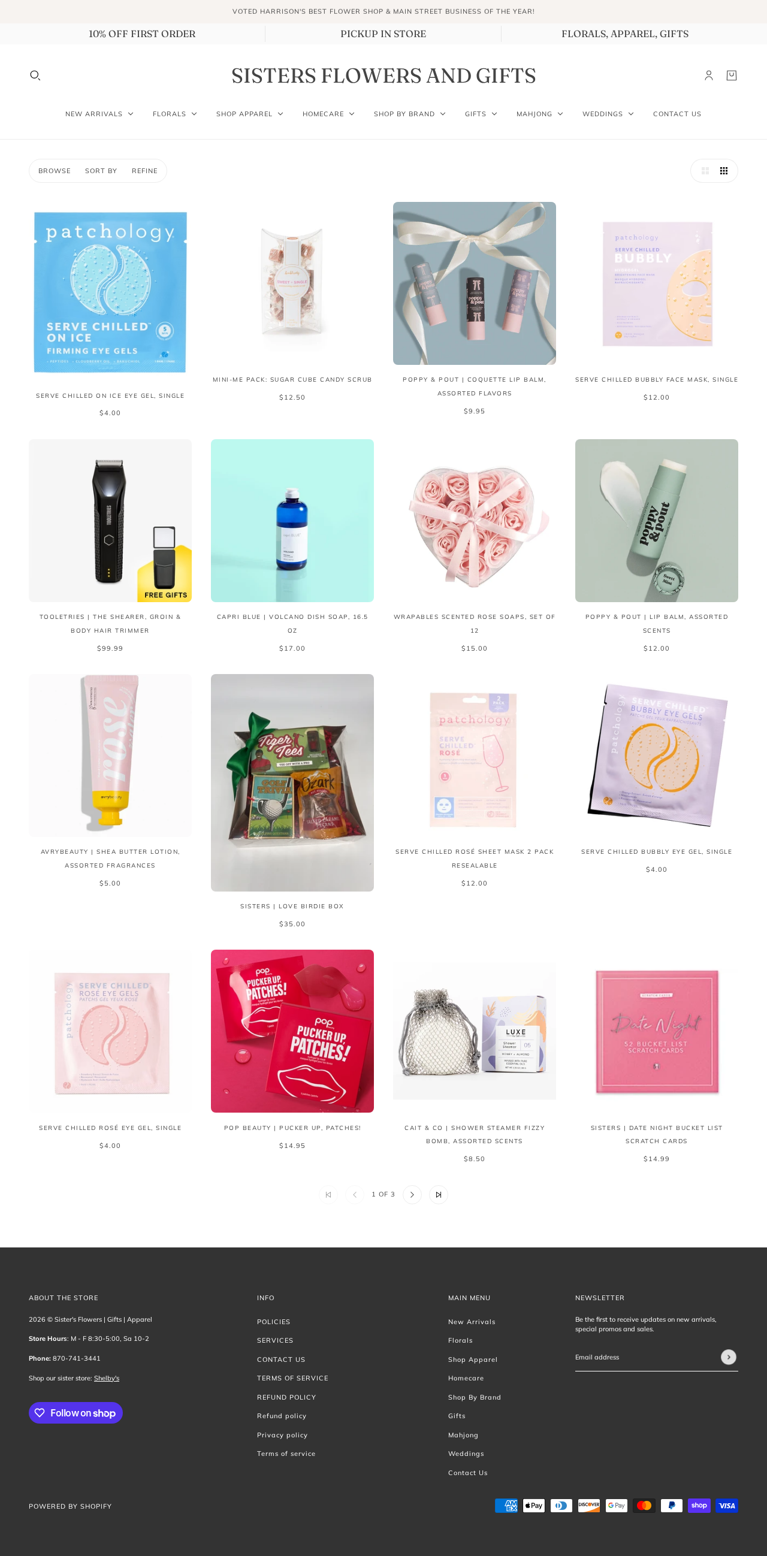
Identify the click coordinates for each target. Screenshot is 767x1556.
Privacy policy (282, 1435)
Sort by (101, 171)
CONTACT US (281, 1359)
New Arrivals (472, 1322)
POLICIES (274, 1322)
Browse (54, 171)
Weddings (466, 1453)
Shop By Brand (475, 1397)
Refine (145, 171)
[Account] (708, 75)
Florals (460, 1340)
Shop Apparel (473, 1359)
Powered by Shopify (70, 1506)
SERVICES (275, 1340)
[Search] (35, 75)
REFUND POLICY (286, 1397)
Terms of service (286, 1453)
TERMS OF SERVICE (292, 1378)
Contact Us (468, 1473)
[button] (702, 171)
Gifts (457, 1416)
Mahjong (463, 1435)
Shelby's (106, 1378)
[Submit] (728, 1357)
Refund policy (282, 1416)
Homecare (466, 1378)
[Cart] (731, 75)
